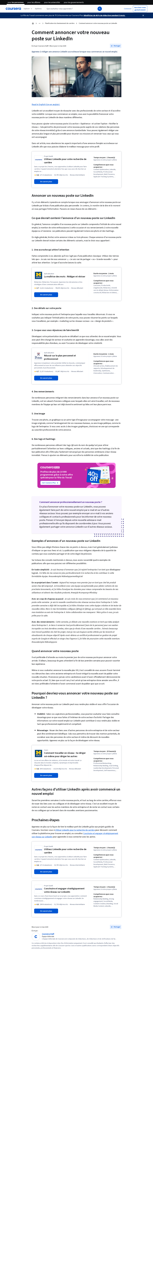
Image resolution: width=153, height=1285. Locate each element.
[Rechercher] (100, 9)
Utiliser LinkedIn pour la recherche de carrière (75, 830)
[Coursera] (13, 9)
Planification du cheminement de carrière (59, 23)
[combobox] (68, 9)
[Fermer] (143, 15)
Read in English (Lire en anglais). (46, 104)
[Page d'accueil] (33, 23)
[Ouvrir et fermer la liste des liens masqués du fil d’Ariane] (39, 23)
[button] (38, 9)
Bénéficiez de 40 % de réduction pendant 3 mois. (104, 15)
